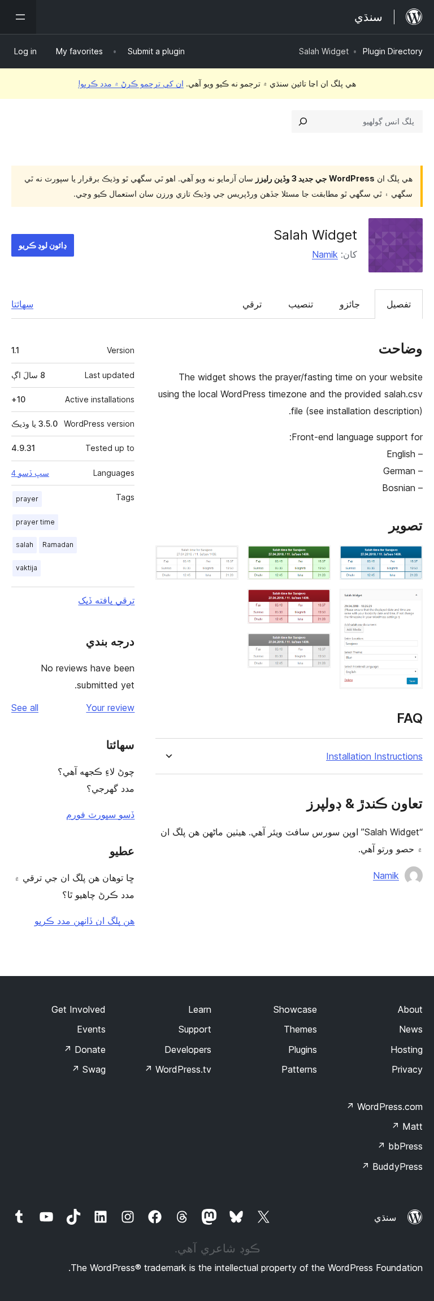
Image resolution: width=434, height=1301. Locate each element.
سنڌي (385, 1217)
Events (91, 1029)
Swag (88, 1069)
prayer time (35, 522)
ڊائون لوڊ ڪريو (43, 245)
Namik (325, 254)
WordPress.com (384, 1106)
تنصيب (300, 304)
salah (24, 544)
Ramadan (57, 544)
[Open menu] (18, 17)
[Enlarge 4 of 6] (315, 604)
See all (24, 707)
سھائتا (22, 304)
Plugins (302, 1049)
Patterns (299, 1069)
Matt (407, 1126)
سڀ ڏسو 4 (30, 473)
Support (195, 1029)
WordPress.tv (177, 1069)
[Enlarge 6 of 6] (223, 560)
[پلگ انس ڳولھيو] (303, 121)
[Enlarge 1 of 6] (407, 560)
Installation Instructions (374, 756)
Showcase (295, 1009)
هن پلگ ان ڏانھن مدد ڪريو (84, 920)
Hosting (406, 1049)
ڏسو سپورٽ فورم (100, 814)
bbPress (400, 1146)
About (410, 1009)
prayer (27, 499)
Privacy (407, 1069)
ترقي (252, 304)
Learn (199, 1009)
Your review (110, 707)
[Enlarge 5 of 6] (315, 648)
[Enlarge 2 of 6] (407, 604)
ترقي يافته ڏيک (106, 600)
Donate (84, 1049)
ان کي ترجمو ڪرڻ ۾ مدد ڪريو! (131, 83)
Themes (300, 1029)
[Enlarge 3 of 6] (315, 560)
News (411, 1029)
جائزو (350, 304)
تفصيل (399, 304)
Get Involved (78, 1009)
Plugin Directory (393, 51)
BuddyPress (392, 1166)
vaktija (26, 567)
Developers (187, 1049)
